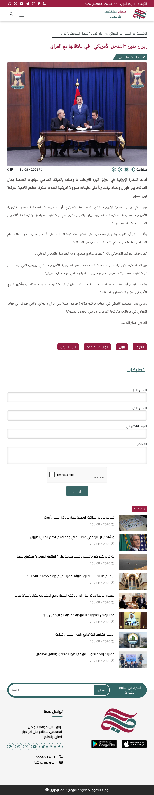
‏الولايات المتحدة (97, 347)
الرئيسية (142, 33)
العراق (113, 33)
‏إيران (122, 347)
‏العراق (140, 347)
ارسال (101, 690)
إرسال (77, 491)
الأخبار (127, 33)
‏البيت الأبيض (68, 347)
